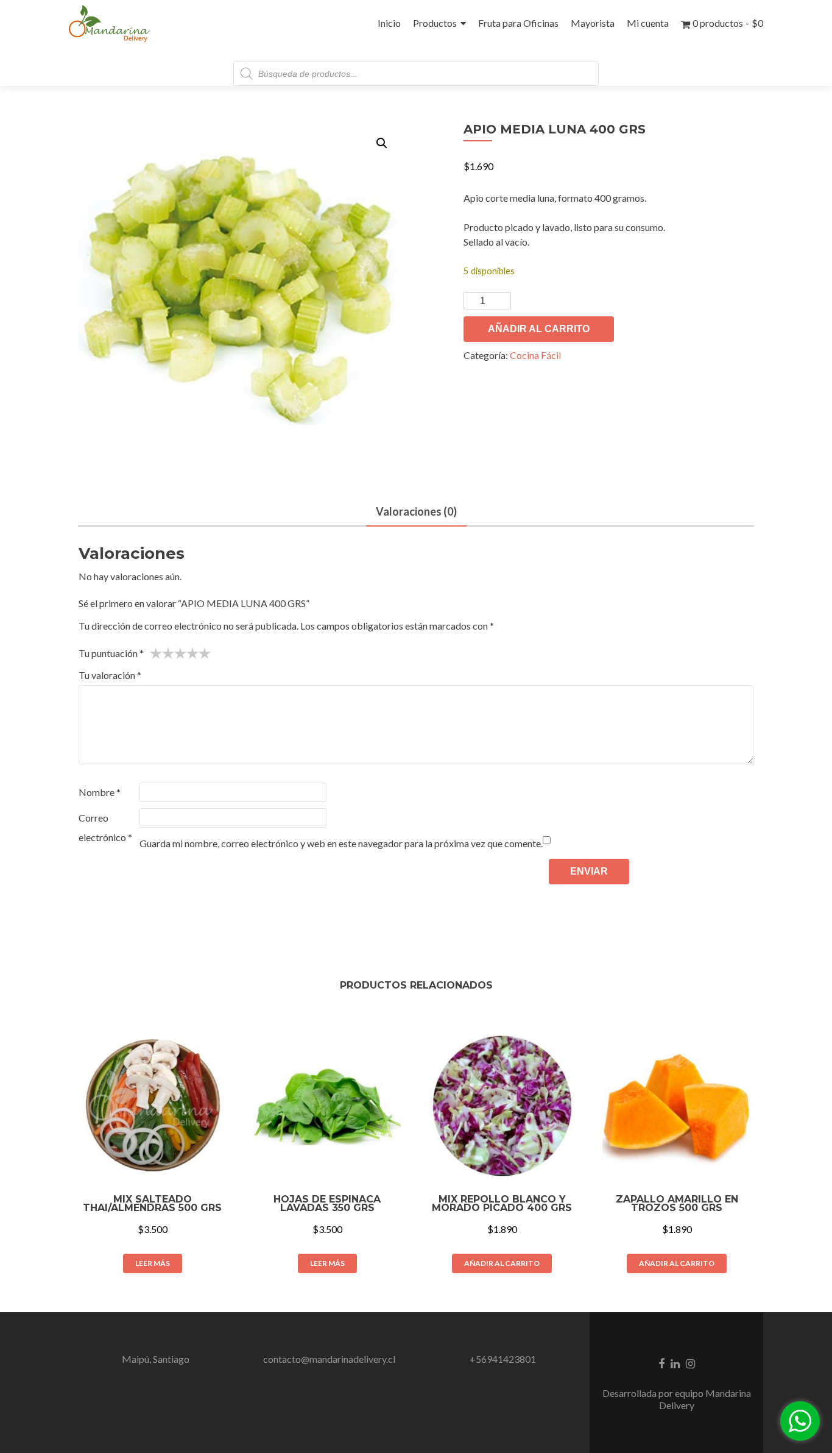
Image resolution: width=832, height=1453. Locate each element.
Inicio (389, 23)
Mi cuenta (648, 23)
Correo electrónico (105, 827)
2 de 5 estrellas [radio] (162, 653)
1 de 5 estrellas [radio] (156, 653)
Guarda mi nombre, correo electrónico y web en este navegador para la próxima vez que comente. (341, 843)
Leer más (152, 1263)
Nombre (100, 792)
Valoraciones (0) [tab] (416, 511)
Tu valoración (110, 675)
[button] (382, 143)
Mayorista (593, 23)
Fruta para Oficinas (518, 23)
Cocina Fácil (535, 355)
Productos (435, 23)
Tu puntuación (111, 653)
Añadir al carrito (539, 329)
